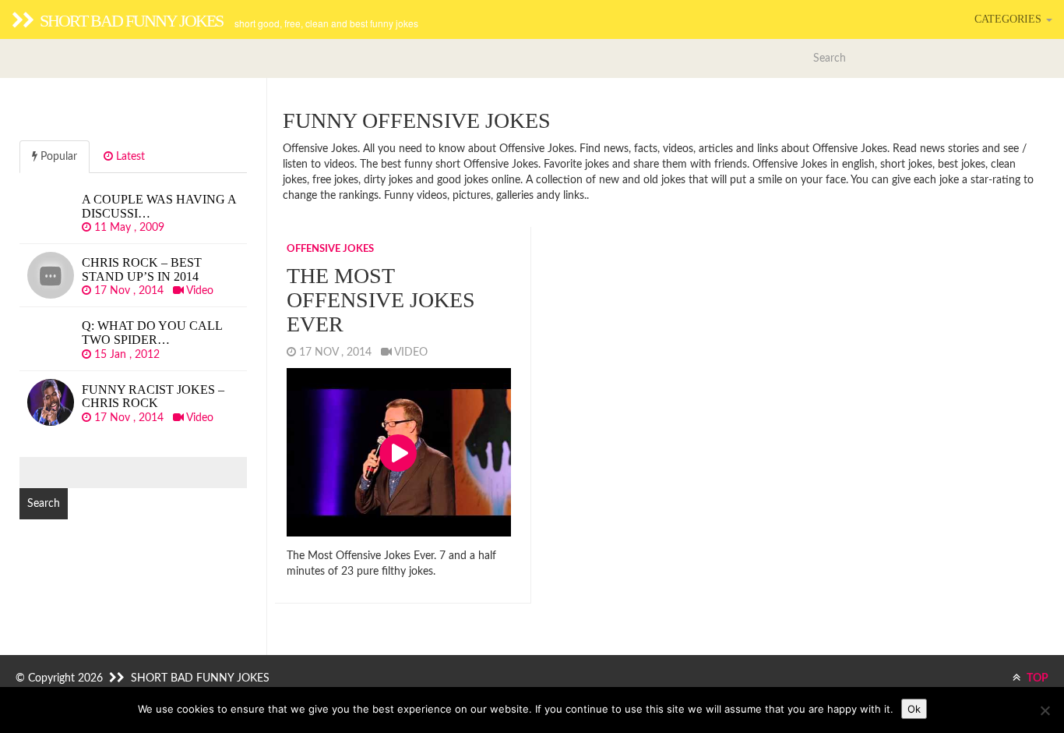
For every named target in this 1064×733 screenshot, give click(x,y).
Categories (1009, 19)
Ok (914, 709)
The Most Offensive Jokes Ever (381, 300)
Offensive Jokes (330, 249)
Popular (57, 156)
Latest (129, 156)
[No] (1044, 710)
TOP (1036, 678)
